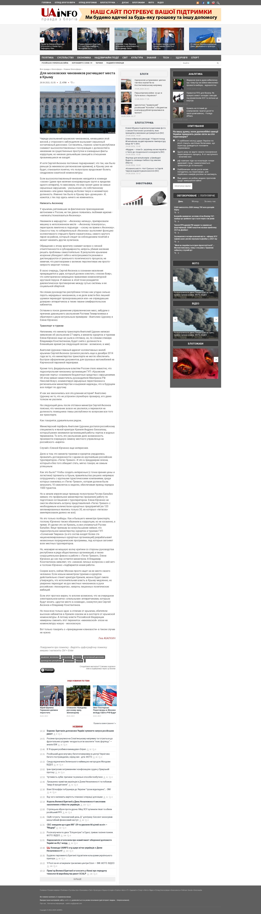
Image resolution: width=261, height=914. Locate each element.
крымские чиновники (50, 657)
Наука (104, 890)
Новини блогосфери (72, 69)
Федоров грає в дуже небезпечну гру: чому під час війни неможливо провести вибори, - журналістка (202, 82)
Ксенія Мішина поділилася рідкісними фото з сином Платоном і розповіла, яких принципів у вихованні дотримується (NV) (146, 130)
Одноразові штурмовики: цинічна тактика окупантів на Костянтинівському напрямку (150, 82)
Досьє (125, 2)
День (180, 201)
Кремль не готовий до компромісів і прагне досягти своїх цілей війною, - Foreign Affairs (200, 112)
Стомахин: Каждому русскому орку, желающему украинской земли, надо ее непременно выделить (77, 714)
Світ (125, 57)
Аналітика (196, 74)
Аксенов (77, 657)
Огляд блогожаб (88, 2)
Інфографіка (144, 183)
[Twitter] (207, 3)
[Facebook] (202, 3)
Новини (78, 726)
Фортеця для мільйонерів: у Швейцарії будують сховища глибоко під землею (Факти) (143, 160)
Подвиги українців (115, 63)
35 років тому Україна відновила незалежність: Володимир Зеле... (127, 46)
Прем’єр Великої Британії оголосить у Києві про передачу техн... (52, 46)
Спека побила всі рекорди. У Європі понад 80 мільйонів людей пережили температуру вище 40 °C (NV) (146, 141)
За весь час (210, 201)
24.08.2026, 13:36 (133, 154)
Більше (78, 879)
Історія (110, 890)
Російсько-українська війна (55, 63)
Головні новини (53, 890)
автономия (69, 661)
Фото (151, 2)
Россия (79, 661)
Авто (123, 890)
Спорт (195, 57)
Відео (161, 2)
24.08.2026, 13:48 (133, 146)
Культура (137, 57)
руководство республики (51, 661)
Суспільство (65, 57)
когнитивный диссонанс (94, 657)
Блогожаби (138, 2)
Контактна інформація (55, 903)
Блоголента (175, 890)
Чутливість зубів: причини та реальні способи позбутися (75, 777)
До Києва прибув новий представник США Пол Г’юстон (164, 46)
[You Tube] (212, 3)
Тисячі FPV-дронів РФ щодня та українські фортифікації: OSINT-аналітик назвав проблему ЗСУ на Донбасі (195, 227)
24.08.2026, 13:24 (133, 165)
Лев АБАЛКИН (106, 638)
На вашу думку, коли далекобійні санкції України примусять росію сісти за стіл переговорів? (195, 134)
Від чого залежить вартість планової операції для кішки (75, 797)
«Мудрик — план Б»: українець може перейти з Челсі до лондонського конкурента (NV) (146, 150)
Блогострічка (106, 3)
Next (220, 40)
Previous (41, 40)
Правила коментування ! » (104, 723)
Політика (48, 57)
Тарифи (99, 63)
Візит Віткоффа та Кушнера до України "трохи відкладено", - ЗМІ (79, 789)
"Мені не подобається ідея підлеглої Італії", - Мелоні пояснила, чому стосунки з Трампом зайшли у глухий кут (194, 247)
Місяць (195, 201)
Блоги (144, 74)
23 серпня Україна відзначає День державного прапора (203, 45)
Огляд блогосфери (65, 2)
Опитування (195, 126)
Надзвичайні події (107, 57)
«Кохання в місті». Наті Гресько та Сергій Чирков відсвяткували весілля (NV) (144, 169)
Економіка (84, 57)
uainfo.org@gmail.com (74, 903)
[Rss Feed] (197, 3)
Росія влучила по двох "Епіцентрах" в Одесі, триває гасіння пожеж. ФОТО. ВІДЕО (194, 293)
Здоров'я (181, 57)
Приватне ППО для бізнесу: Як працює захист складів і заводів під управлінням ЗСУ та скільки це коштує (202, 97)
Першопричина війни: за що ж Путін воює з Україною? (148, 94)
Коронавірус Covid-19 (82, 63)
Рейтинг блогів (186, 890)
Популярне (207, 195)
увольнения (66, 657)
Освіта (117, 890)
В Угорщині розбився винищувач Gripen (66, 749)
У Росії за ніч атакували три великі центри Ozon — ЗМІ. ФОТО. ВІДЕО (80, 863)
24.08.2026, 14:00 (133, 136)
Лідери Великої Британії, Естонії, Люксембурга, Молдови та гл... (89, 46)
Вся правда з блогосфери (51, 69)
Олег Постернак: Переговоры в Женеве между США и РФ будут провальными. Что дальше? (104, 713)
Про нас (43, 903)
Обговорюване (187, 195)
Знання (150, 58)
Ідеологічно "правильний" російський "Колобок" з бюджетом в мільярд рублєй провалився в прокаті (151, 109)
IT (127, 890)
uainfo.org (68, 900)
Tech (165, 58)
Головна (46, 2)
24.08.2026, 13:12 (133, 173)
